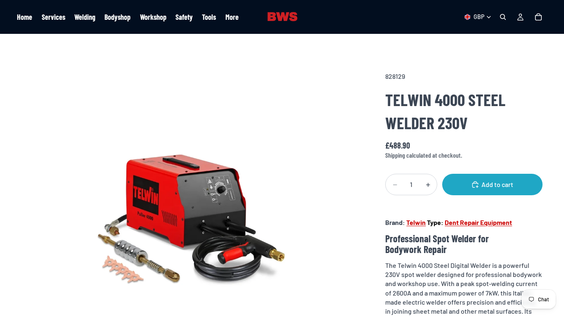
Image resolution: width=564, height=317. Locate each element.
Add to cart (497, 184)
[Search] (503, 17)
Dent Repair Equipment (478, 222)
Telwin (416, 222)
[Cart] (538, 17)
